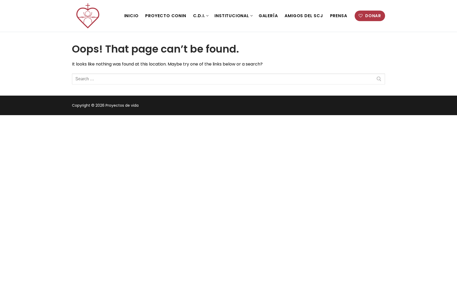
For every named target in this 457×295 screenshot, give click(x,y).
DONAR (372, 15)
